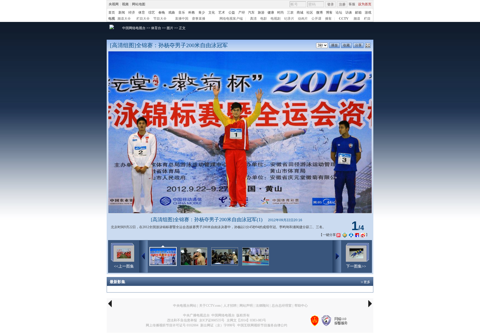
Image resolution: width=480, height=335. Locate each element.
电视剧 (276, 19)
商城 (300, 12)
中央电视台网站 (184, 306)
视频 (125, 4)
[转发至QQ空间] (345, 235)
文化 (211, 12)
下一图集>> (356, 266)
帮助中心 (301, 306)
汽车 (251, 12)
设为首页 (364, 4)
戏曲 (171, 12)
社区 (309, 12)
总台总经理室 (282, 306)
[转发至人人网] (351, 235)
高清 (253, 19)
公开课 (316, 19)
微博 (319, 12)
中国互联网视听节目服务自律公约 (262, 325)
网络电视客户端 (231, 19)
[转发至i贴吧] (357, 235)
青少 (201, 12)
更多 (367, 282)
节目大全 (160, 19)
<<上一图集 (124, 266)
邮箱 (358, 12)
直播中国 (181, 19)
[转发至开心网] (338, 235)
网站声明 (246, 306)
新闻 (121, 12)
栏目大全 (143, 19)
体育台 (156, 28)
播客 (328, 19)
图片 (170, 28)
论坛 (339, 12)
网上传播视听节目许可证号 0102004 (172, 325)
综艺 (151, 12)
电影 (263, 19)
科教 (191, 12)
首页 (111, 12)
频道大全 (124, 19)
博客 (329, 12)
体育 (141, 12)
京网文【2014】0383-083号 (246, 320)
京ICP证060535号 (211, 320)
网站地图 (138, 4)
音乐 (181, 12)
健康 (271, 12)
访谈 (348, 12)
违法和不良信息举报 (182, 320)
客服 (352, 4)
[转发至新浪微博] (363, 235)
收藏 (346, 45)
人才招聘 (230, 306)
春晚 (161, 12)
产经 (241, 12)
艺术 (221, 12)
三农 (290, 12)
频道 (357, 19)
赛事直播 (198, 19)
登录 (330, 4)
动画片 (303, 19)
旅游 (261, 12)
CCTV (344, 19)
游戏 (368, 12)
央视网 (114, 4)
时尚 (280, 12)
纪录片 (289, 19)
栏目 (367, 19)
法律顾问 (262, 306)
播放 (334, 45)
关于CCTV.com (210, 306)
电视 (111, 19)
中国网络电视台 (134, 28)
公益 (231, 12)
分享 (358, 45)
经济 (131, 12)
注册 (342, 4)
